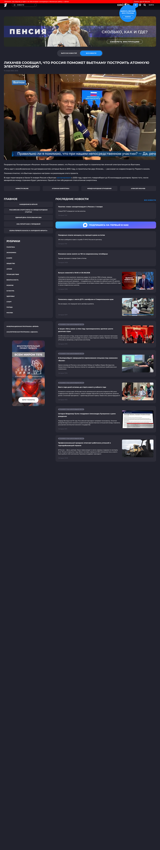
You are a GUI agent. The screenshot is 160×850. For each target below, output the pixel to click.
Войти (151, 5)
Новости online (22, 188)
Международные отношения (99, 188)
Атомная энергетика (60, 188)
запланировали (64, 178)
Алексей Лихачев (138, 188)
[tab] (69, 53)
